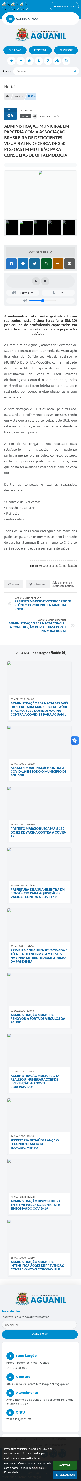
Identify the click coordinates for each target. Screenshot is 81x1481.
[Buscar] (75, 71)
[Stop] (45, 281)
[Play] (36, 281)
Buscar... (7, 71)
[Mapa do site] (57, 61)
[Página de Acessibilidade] (66, 61)
